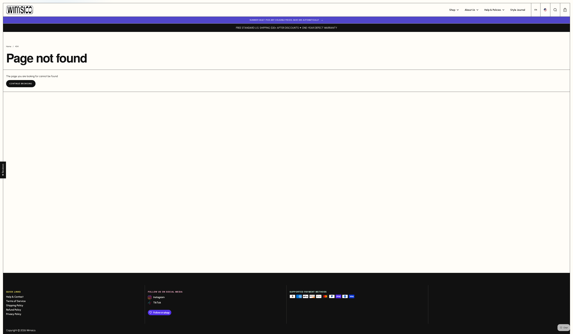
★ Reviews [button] (2, 170)
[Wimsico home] (19, 9)
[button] (535, 10)
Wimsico (31, 330)
